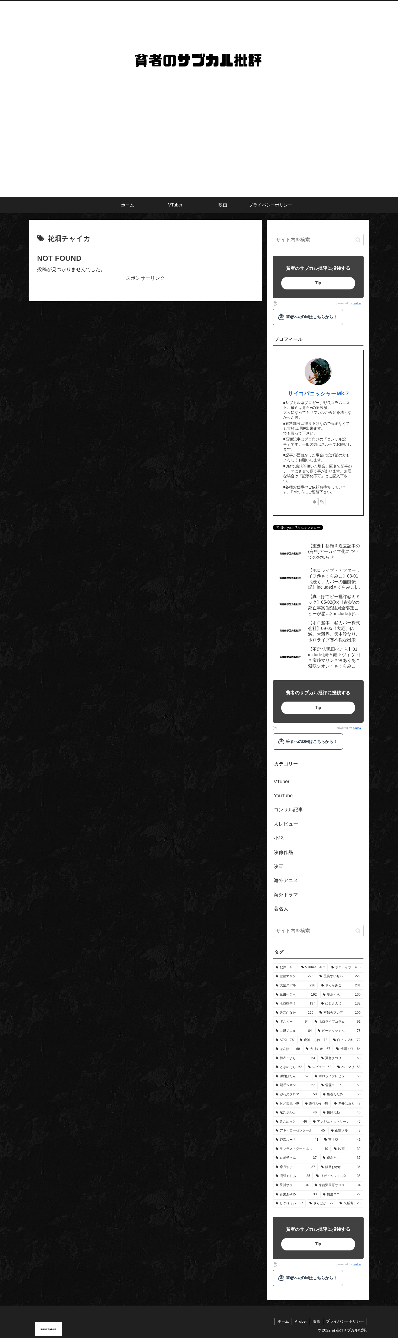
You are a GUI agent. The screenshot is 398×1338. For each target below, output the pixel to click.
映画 (316, 1321)
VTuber (301, 1321)
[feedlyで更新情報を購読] (314, 501)
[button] (358, 240)
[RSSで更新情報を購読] (321, 501)
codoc (357, 303)
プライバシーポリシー (345, 1321)
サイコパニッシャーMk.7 (318, 393)
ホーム (283, 1321)
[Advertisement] (199, 156)
